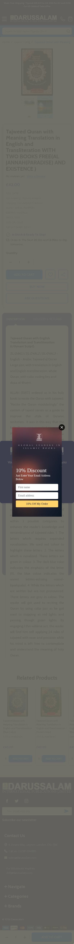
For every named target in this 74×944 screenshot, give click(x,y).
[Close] (62, 427)
